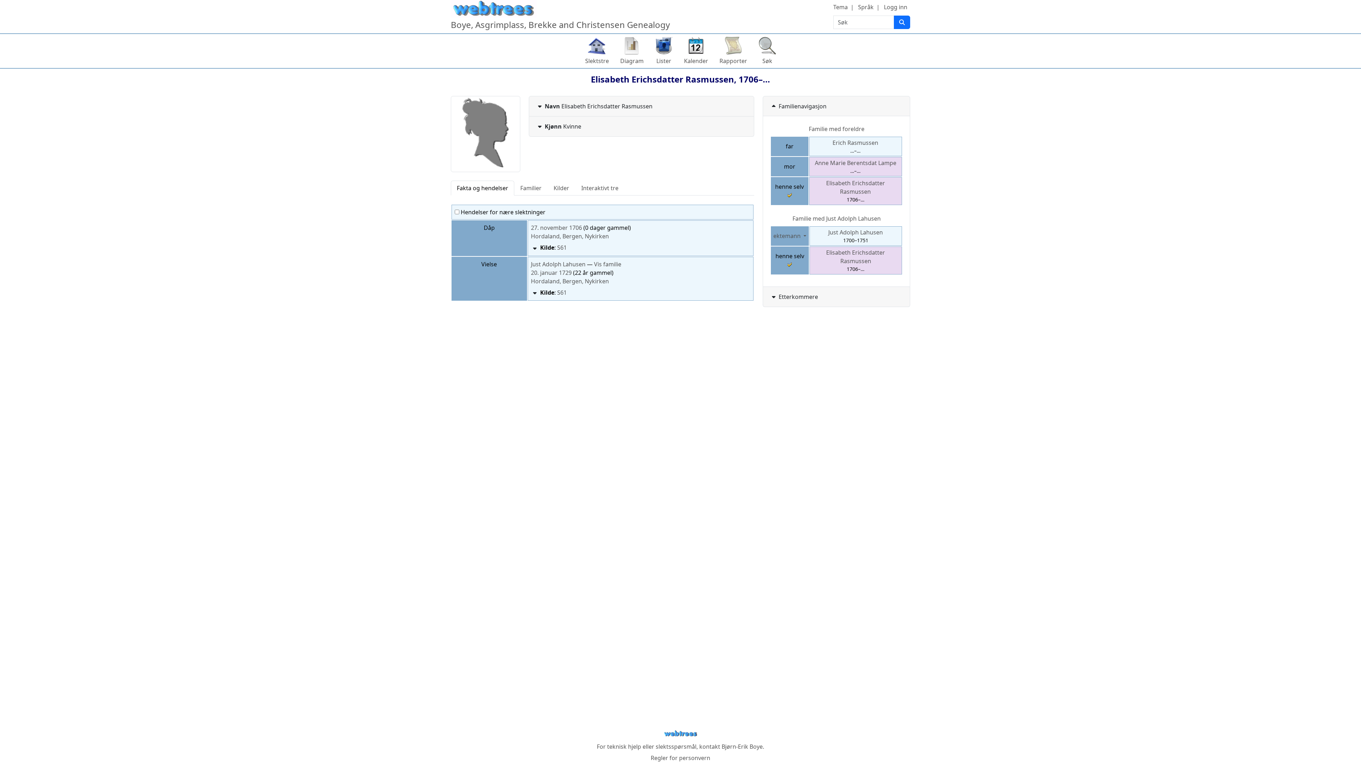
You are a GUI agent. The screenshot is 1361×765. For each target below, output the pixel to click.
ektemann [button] (787, 236)
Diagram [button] (632, 61)
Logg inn (895, 7)
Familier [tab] (531, 188)
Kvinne (563, 126)
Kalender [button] (696, 61)
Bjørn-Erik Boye (742, 746)
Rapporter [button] (733, 61)
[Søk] (902, 22)
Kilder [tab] (561, 188)
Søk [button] (767, 61)
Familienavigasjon (803, 106)
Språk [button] (866, 7)
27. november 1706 (556, 228)
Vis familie (607, 264)
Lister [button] (663, 61)
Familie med (836, 218)
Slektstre (597, 61)
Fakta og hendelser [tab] (482, 188)
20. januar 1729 (551, 273)
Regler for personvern (680, 758)
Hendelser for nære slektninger (502, 212)
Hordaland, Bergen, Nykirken (570, 236)
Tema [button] (840, 7)
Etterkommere (798, 297)
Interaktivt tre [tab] (599, 188)
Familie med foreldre (836, 129)
